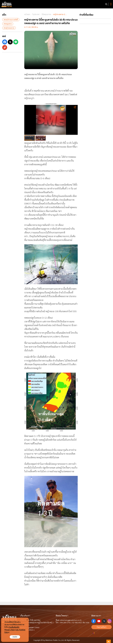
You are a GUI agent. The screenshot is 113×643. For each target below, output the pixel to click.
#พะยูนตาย (8, 24)
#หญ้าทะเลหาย (9, 28)
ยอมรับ (15, 636)
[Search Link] (106, 4)
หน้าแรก (27, 14)
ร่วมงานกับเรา (101, 627)
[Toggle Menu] (110, 4)
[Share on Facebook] (4, 41)
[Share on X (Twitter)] (10, 41)
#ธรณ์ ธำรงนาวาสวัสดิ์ (11, 20)
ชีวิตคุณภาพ (46, 14)
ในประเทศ (35, 14)
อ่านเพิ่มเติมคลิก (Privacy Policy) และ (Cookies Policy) (14, 630)
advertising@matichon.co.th (71, 620)
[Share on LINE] (15, 41)
